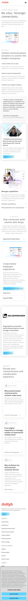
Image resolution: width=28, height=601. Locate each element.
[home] (5, 2)
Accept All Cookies (14, 598)
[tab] (14, 239)
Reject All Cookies (14, 594)
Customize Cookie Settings (13, 589)
